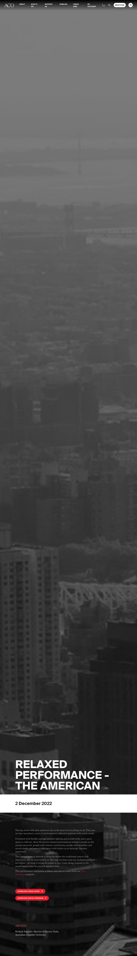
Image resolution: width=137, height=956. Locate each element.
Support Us (49, 5)
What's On (34, 5)
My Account (92, 5)
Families (63, 4)
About (22, 4)
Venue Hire (76, 5)
